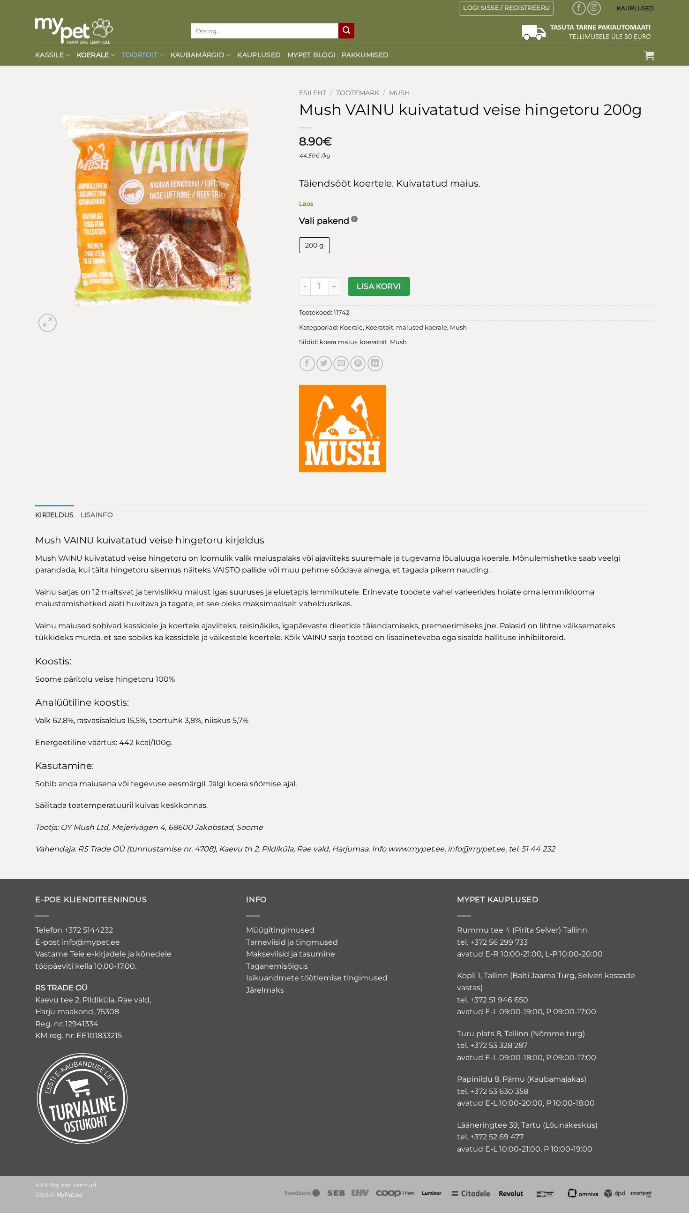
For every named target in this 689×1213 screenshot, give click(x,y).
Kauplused (259, 55)
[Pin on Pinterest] (358, 363)
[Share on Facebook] (307, 363)
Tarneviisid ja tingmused (292, 942)
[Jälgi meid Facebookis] (579, 8)
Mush (399, 93)
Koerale (93, 55)
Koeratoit (379, 327)
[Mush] (342, 428)
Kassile (49, 55)
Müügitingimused (280, 930)
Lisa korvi (379, 286)
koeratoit (373, 342)
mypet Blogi (311, 55)
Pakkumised (365, 55)
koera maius (338, 342)
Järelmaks (265, 990)
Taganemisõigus (277, 966)
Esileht (312, 93)
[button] (649, 55)
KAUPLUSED (635, 8)
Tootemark (357, 93)
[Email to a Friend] (341, 363)
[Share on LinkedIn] (375, 363)
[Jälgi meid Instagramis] (594, 8)
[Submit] (346, 31)
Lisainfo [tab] (97, 515)
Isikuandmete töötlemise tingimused (317, 977)
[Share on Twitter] (324, 363)
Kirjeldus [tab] (54, 515)
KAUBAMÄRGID (198, 55)
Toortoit (139, 55)
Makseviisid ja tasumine (290, 953)
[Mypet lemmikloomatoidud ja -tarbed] (106, 31)
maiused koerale (421, 327)
